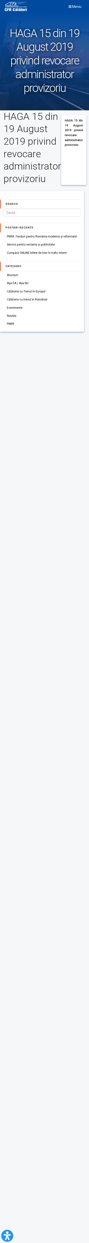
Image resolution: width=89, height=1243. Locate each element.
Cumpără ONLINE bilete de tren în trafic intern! (37, 253)
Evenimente (15, 307)
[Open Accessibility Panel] (7, 1236)
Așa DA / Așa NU (17, 283)
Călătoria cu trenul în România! (27, 299)
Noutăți (11, 315)
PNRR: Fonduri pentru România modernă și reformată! (42, 236)
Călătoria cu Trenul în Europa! (26, 291)
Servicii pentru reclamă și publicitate (31, 244)
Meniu (76, 7)
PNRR (10, 324)
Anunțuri (12, 275)
